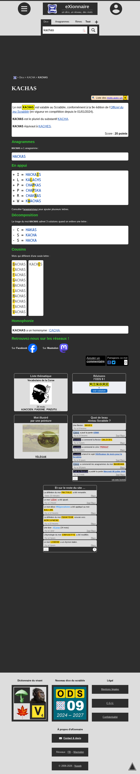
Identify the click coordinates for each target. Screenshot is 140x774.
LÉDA (54, 500)
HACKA (31, 240)
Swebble (77, 440)
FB (69, 752)
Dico (21, 77)
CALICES (107, 440)
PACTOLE (67, 492)
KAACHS (33, 180)
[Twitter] (113, 363)
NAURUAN (119, 464)
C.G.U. (110, 703)
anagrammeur (30, 209)
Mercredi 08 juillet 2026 (114, 471)
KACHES (44, 126)
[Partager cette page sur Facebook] (109, 363)
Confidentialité (110, 717)
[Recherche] (93, 30)
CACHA (54, 330)
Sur (19, 348)
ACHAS (19, 264)
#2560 (96, 432)
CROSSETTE (68, 535)
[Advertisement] (70, 54)
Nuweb (77, 766)
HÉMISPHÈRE (51, 520)
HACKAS (19, 156)
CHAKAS (33, 185)
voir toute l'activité (119, 480)
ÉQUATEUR (67, 517)
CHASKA (33, 190)
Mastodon (78, 752)
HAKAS (31, 230)
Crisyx (76, 432)
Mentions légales (110, 689)
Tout (118, 435)
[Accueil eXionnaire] (14, 77)
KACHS (35, 264)
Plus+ (122, 435)
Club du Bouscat (80, 471)
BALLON (48, 510)
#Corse (56, 528)
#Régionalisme (63, 507)
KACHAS (33, 201)
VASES (88, 425)
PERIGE (104, 447)
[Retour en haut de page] (132, 766)
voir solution (99, 390)
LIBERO (55, 542)
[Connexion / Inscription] (116, 9)
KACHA (31, 77)
